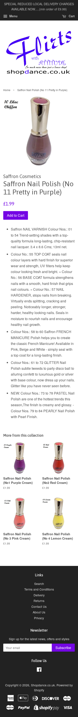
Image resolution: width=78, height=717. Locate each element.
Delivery (39, 595)
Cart (71, 16)
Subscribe (63, 647)
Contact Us (39, 606)
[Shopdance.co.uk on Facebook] (39, 670)
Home (6, 90)
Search (39, 583)
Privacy (39, 618)
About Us (39, 612)
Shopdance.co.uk (43, 685)
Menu (13, 16)
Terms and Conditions (39, 589)
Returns (39, 601)
